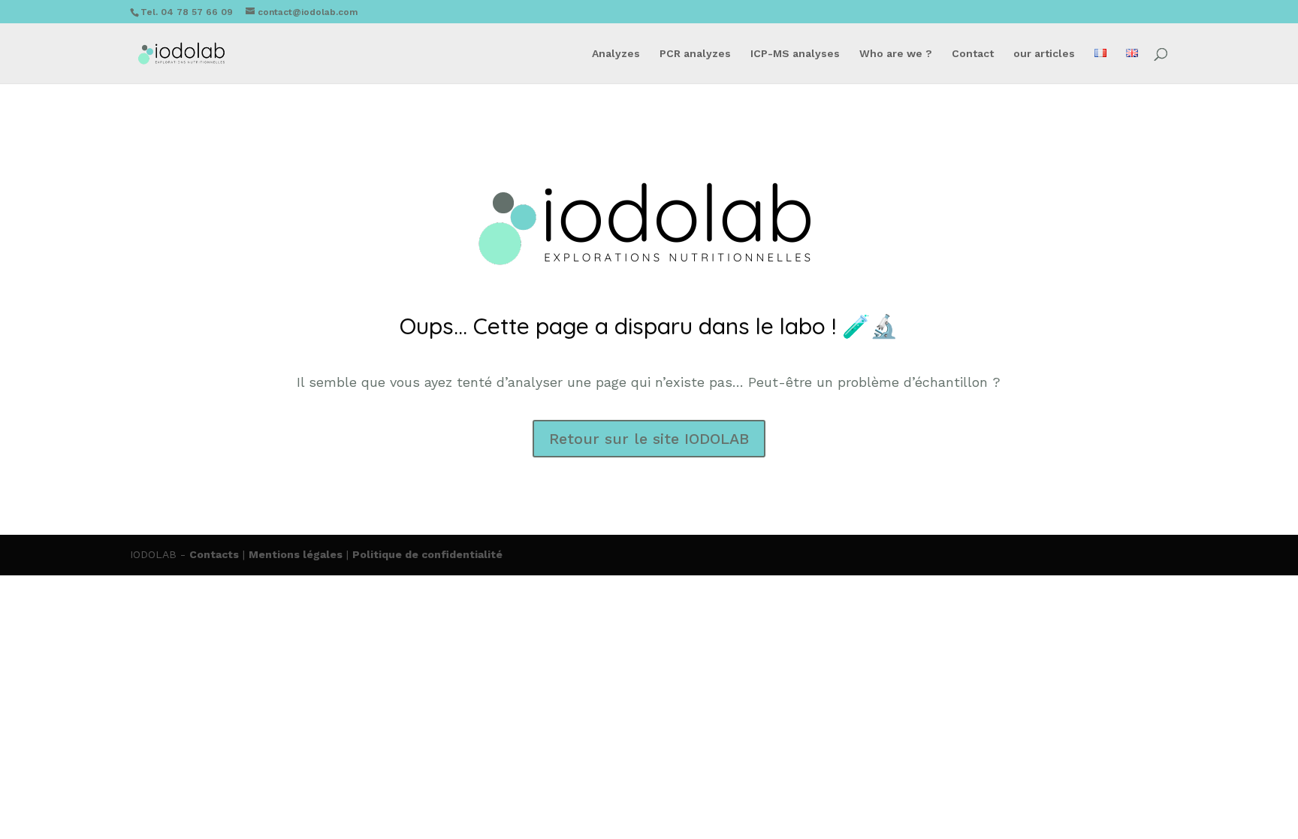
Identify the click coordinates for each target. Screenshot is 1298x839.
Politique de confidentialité (427, 554)
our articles (1044, 53)
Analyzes (616, 53)
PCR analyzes (695, 53)
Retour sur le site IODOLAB (649, 439)
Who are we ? (895, 53)
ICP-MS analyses (795, 53)
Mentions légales (296, 554)
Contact (973, 53)
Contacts (214, 554)
